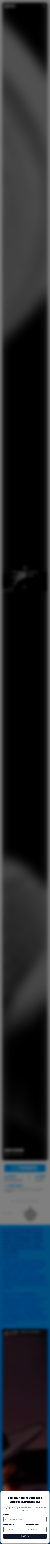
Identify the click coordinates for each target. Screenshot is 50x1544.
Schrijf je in (25, 1536)
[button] (47, 1493)
